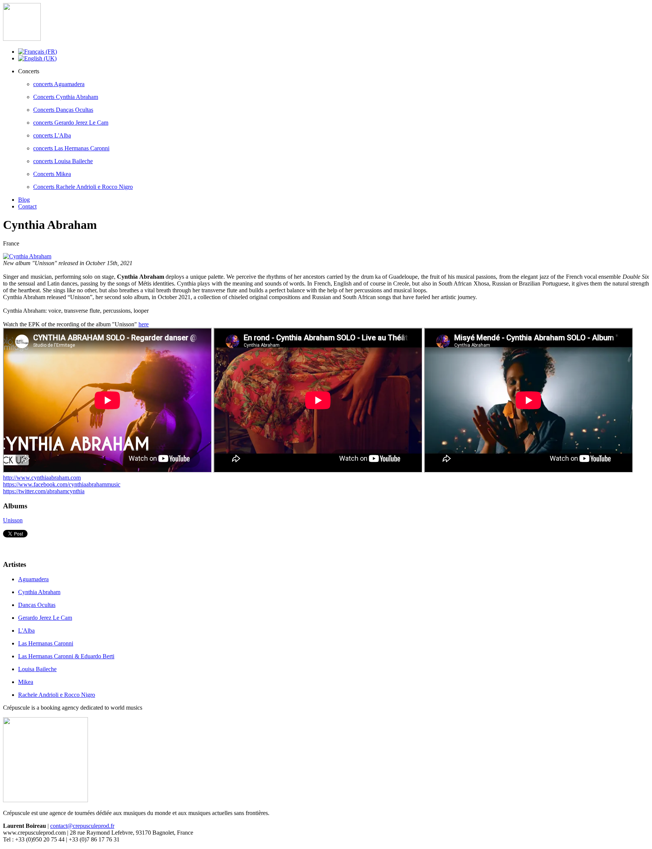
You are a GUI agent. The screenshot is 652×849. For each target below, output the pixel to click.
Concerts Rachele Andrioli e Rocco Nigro (83, 187)
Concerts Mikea (52, 174)
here (143, 324)
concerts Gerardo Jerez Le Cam (70, 122)
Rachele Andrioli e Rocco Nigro (56, 695)
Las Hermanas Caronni (45, 643)
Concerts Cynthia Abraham (65, 97)
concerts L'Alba (52, 135)
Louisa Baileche (37, 669)
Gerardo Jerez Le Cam (45, 617)
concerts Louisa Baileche (63, 161)
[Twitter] (23, 545)
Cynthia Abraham (39, 592)
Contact (27, 206)
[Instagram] (38, 545)
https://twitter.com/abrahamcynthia (44, 491)
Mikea (25, 682)
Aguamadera (33, 579)
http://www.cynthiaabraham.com (42, 477)
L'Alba (26, 630)
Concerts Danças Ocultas (63, 110)
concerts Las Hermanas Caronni (71, 148)
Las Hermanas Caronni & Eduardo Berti (66, 656)
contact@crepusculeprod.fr (82, 826)
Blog (24, 199)
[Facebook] (9, 545)
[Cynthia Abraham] (27, 256)
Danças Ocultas (36, 605)
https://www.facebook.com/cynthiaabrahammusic (61, 484)
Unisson (13, 520)
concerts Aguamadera (59, 84)
